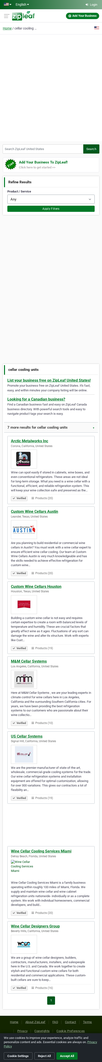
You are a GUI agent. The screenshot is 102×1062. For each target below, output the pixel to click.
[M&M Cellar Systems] (51, 679)
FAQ (55, 1022)
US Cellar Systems (26, 736)
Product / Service (19, 191)
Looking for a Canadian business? (36, 399)
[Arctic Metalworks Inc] (51, 459)
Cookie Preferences (70, 1031)
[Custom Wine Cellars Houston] (51, 604)
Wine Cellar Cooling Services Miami (41, 851)
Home (7, 28)
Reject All (44, 1056)
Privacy (22, 1031)
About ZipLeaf (35, 1022)
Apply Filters (51, 208)
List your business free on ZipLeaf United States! (49, 380)
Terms (87, 1022)
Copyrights (42, 1031)
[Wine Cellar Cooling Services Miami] (51, 869)
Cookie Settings (18, 1056)
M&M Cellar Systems (29, 661)
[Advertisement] (51, 87)
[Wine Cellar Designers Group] (51, 944)
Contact (70, 1022)
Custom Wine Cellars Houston (36, 586)
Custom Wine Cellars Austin (34, 511)
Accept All (67, 1056)
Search (91, 149)
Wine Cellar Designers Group (35, 926)
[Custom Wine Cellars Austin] (51, 529)
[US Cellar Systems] (51, 754)
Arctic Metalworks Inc (29, 441)
